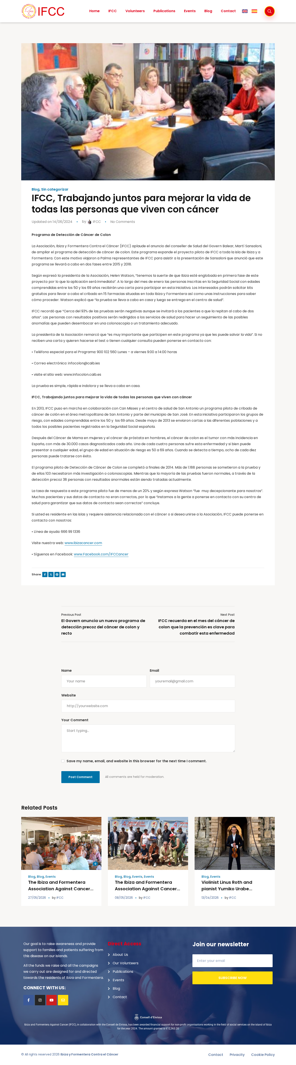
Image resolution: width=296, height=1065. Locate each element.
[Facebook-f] (28, 1000)
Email (154, 670)
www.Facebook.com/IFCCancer (101, 554)
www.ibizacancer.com (83, 542)
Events (51, 876)
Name (66, 670)
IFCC (96, 221)
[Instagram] (40, 1000)
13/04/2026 (210, 897)
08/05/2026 (124, 897)
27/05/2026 (37, 897)
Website (68, 695)
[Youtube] (51, 1000)
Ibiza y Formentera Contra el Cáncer (89, 1054)
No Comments (122, 221)
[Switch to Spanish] (254, 11)
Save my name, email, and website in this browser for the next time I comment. (137, 761)
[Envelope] (63, 1000)
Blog (35, 189)
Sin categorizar (54, 189)
